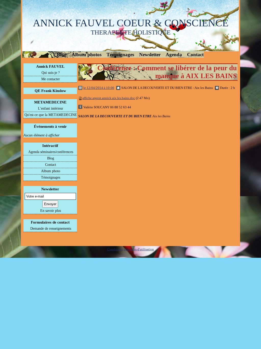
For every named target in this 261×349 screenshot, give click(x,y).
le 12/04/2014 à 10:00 (98, 88)
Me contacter (50, 79)
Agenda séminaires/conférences (50, 152)
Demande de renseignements (50, 228)
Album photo (50, 171)
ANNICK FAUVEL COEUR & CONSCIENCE (130, 23)
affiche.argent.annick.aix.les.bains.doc (108, 98)
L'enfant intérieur (50, 108)
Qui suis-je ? (51, 73)
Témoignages (120, 54)
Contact (195, 54)
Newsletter (150, 54)
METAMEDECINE (50, 102)
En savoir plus (50, 211)
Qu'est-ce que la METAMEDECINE (50, 115)
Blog (62, 54)
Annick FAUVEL (50, 66)
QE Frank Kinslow (50, 91)
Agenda (174, 54)
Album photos (86, 54)
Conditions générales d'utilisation (130, 249)
